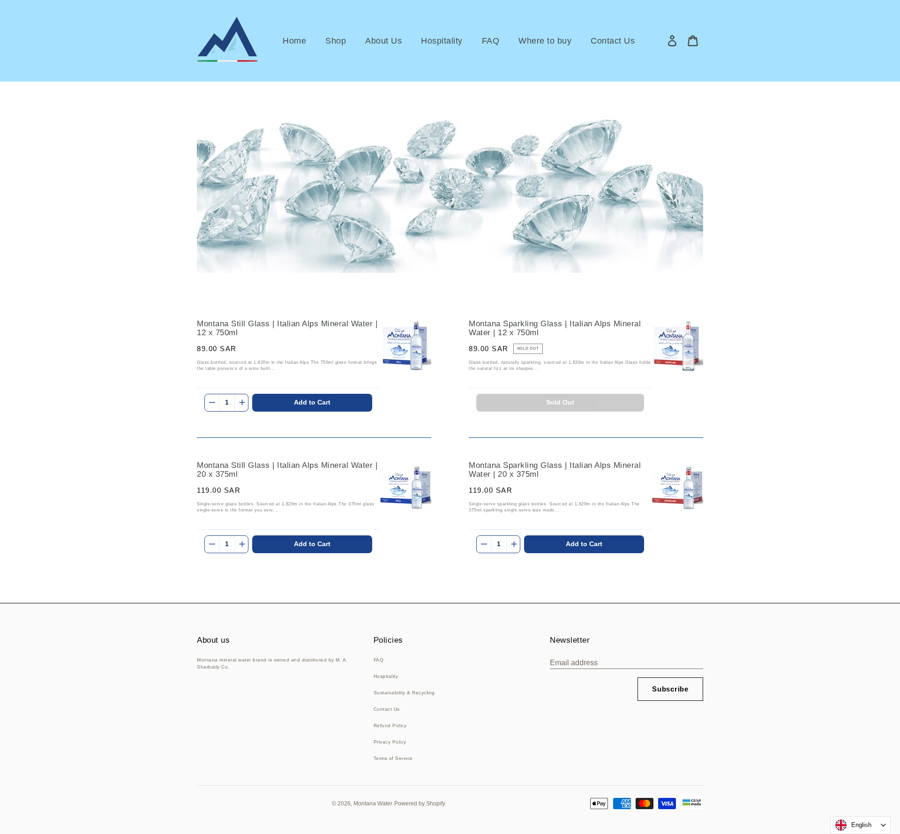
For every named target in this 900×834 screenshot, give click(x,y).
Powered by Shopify (419, 803)
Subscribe (670, 689)
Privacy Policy (390, 741)
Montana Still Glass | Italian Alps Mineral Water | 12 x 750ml (287, 328)
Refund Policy (390, 725)
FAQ (379, 659)
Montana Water (372, 803)
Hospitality (386, 676)
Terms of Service (393, 758)
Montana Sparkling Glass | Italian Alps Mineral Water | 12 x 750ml (555, 328)
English (861, 824)
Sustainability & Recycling (404, 692)
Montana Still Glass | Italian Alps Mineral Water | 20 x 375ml (287, 470)
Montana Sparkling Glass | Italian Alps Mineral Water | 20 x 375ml (555, 470)
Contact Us (387, 709)
